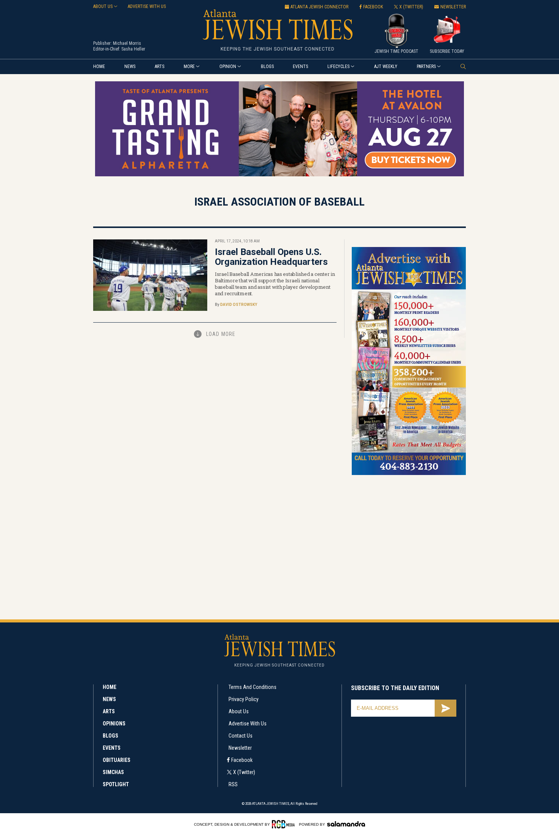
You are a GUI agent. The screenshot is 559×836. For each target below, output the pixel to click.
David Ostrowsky (238, 304)
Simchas (113, 772)
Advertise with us (147, 6)
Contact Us (241, 736)
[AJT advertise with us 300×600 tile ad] (409, 473)
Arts (159, 66)
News (129, 66)
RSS (233, 784)
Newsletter (240, 748)
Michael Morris (127, 43)
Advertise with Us (248, 723)
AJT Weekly (385, 66)
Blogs (267, 66)
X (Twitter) (244, 772)
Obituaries (116, 760)
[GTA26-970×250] (279, 175)
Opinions (114, 723)
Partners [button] (426, 66)
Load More (220, 334)
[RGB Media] (284, 824)
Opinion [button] (227, 66)
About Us (239, 711)
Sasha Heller (133, 49)
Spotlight (116, 784)
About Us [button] (103, 6)
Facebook (242, 760)
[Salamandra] (346, 823)
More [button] (189, 66)
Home (99, 66)
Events (300, 66)
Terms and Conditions (252, 687)
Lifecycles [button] (338, 66)
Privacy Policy (244, 699)
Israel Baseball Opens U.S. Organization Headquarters (271, 257)
